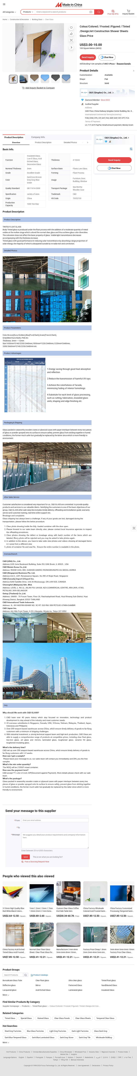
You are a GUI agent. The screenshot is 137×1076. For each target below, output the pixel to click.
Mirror (38, 985)
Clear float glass (42, 980)
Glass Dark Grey (100, 1031)
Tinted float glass (108, 980)
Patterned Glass (75, 985)
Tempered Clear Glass (105, 1018)
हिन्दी (119, 1057)
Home (5, 19)
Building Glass (37, 19)
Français (49, 1057)
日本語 (113, 1057)
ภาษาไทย (127, 1057)
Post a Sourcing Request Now (35, 861)
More (5, 1042)
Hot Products (11, 1052)
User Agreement (83, 1065)
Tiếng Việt (64, 1060)
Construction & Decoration (19, 19)
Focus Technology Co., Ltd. (51, 1065)
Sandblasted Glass (109, 985)
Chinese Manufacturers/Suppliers (45, 1052)
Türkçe (55, 1060)
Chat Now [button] (108, 57)
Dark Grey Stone (66, 1037)
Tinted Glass (10, 1018)
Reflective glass (9, 985)
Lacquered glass (9, 990)
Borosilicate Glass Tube (12, 980)
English (21, 1057)
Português (39, 1057)
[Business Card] (131, 148)
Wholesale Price (80, 1052)
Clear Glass (49, 19)
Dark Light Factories (80, 1031)
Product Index (123, 1052)
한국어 (105, 1057)
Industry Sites (94, 1052)
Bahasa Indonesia (77, 1060)
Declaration (96, 1065)
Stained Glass (43, 1018)
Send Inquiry (88, 57)
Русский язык (60, 1057)
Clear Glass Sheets (83, 1018)
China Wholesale (66, 1052)
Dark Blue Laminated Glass (43, 1037)
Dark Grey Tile (84, 1037)
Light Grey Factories (57, 1031)
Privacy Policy (108, 1065)
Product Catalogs (40, 975)
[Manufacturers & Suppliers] (68, 4)
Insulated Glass (107, 990)
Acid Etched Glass (43, 990)
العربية (98, 1057)
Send (26, 857)
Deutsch (79, 1057)
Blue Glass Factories (35, 1031)
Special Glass (26, 1018)
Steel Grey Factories (13, 1031)
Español (30, 1057)
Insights (74, 1054)
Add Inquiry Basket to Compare (40, 87)
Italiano (70, 1057)
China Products (24, 1052)
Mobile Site (64, 1054)
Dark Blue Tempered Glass (15, 1037)
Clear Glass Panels (62, 1018)
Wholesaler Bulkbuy (104, 1037)
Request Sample (124, 64)
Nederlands (89, 1057)
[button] (83, 142)
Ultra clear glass (75, 980)
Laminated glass (75, 990)
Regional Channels (108, 1052)
